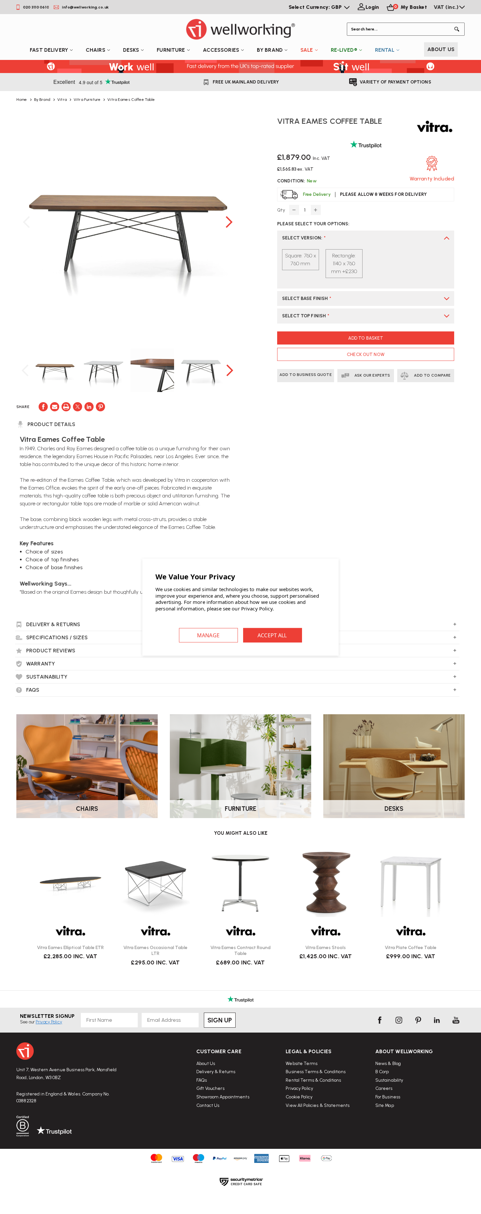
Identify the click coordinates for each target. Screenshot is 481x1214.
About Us (440, 49)
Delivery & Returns (215, 1071)
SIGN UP (219, 1020)
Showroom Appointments (222, 1097)
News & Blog (388, 1063)
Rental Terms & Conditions (313, 1080)
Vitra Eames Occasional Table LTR (155, 950)
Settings (208, 635)
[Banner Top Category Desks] (394, 766)
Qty (281, 210)
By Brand (270, 50)
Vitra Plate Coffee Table (410, 947)
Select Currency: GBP (316, 7)
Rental (385, 50)
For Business (388, 1097)
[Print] (66, 407)
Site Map (384, 1105)
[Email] (55, 407)
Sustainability (389, 1080)
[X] (77, 407)
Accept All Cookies (272, 635)
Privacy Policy (299, 1088)
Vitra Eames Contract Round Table (240, 950)
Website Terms (301, 1063)
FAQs (201, 1080)
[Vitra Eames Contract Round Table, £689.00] (240, 882)
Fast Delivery (49, 50)
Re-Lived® (344, 50)
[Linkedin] (89, 407)
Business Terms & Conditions (316, 1071)
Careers (384, 1088)
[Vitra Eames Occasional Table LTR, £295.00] (155, 882)
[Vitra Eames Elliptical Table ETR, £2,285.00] (70, 882)
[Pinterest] (100, 407)
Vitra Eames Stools (325, 947)
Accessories (221, 50)
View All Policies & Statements (317, 1105)
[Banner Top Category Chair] (87, 766)
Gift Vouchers (210, 1088)
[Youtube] (456, 1020)
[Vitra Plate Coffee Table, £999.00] (410, 882)
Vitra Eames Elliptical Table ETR (70, 947)
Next (229, 222)
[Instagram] (399, 1020)
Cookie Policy (299, 1097)
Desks (131, 50)
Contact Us (207, 1105)
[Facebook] (43, 407)
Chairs (95, 50)
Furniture (171, 50)
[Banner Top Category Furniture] (240, 766)
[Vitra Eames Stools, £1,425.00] (325, 882)
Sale (306, 50)
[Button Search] (458, 29)
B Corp (382, 1071)
